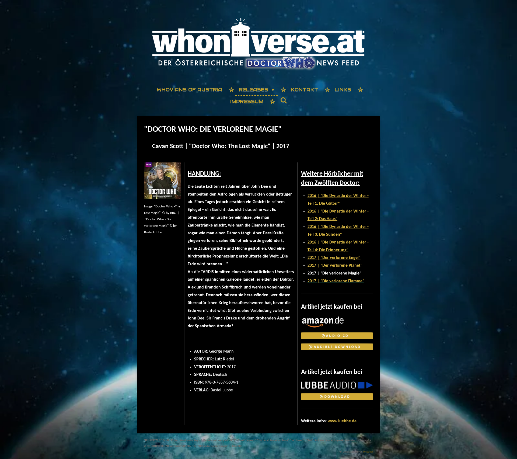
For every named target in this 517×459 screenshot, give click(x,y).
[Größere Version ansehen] (162, 180)
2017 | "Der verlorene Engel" (334, 258)
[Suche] (283, 100)
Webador (368, 451)
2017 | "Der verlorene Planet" (335, 265)
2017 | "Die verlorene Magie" (334, 273)
